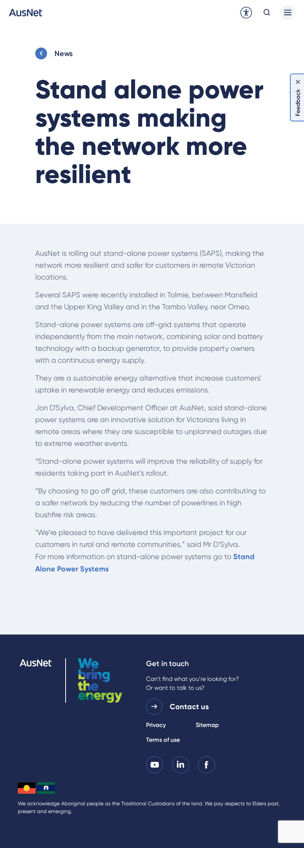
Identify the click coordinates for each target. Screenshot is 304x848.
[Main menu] (287, 12)
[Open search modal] (267, 12)
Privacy (156, 724)
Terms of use (163, 739)
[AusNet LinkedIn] (180, 764)
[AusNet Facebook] (206, 764)
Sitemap (207, 724)
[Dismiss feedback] (298, 82)
